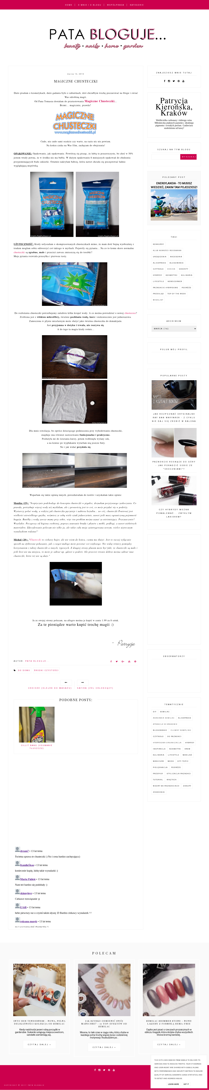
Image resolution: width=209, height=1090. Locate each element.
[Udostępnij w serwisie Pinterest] (135, 662)
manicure (158, 761)
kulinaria (187, 275)
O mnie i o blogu (89, 5)
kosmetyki (171, 275)
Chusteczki (35, 539)
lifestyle (158, 281)
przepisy (158, 773)
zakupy (187, 786)
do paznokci (174, 736)
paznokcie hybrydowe (165, 288)
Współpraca (115, 5)
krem (187, 749)
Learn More (173, 1084)
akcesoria (176, 257)
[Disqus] (76, 802)
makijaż (187, 755)
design (171, 269)
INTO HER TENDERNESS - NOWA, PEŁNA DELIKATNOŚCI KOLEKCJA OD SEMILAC (39, 1022)
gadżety (183, 269)
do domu (24, 670)
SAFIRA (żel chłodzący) (95, 688)
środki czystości (46, 670)
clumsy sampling (181, 730)
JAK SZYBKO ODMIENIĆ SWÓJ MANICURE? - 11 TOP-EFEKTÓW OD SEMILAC (104, 1023)
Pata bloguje (36, 1085)
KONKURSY (158, 244)
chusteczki (19, 252)
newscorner (175, 281)
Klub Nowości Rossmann (167, 250)
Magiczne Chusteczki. (100, 101)
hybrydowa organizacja (167, 743)
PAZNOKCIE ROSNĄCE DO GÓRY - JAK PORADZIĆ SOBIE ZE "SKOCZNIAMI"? (174, 465)
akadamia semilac (164, 718)
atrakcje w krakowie (165, 724)
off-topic (183, 761)
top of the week (177, 294)
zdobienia (159, 792)
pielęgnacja (160, 767)
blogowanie (177, 263)
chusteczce (130, 313)
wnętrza (172, 780)
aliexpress (159, 263)
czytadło (158, 269)
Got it (186, 1084)
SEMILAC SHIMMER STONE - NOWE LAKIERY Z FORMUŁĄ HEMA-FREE (169, 1022)
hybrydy (157, 275)
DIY (154, 712)
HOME (68, 5)
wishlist (158, 300)
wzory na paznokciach (166, 786)
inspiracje (159, 749)
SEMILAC (165, 712)
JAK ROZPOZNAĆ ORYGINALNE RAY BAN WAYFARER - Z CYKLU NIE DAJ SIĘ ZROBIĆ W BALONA (174, 417)
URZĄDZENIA (160, 257)
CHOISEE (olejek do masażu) (50, 688)
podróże (186, 288)
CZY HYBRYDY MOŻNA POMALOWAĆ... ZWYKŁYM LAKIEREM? (174, 513)
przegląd (158, 294)
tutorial (158, 780)
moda (171, 761)
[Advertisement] (174, 589)
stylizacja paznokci (179, 773)
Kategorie (137, 5)
